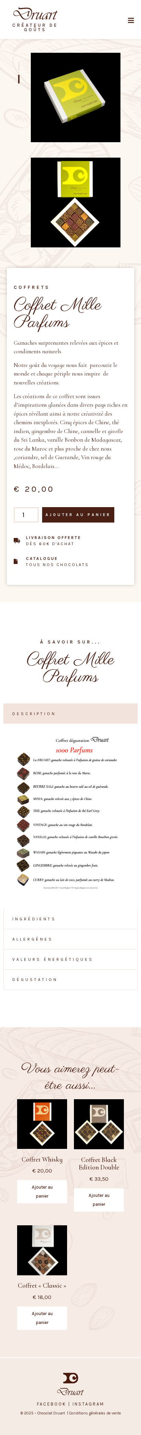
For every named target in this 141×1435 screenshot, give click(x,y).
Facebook (51, 1404)
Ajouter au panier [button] (42, 1192)
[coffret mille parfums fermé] (75, 97)
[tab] (70, 713)
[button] (134, 21)
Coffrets (32, 287)
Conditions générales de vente (94, 1413)
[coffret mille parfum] (75, 202)
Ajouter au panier (78, 515)
